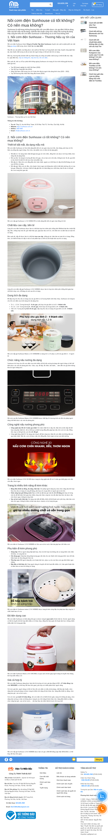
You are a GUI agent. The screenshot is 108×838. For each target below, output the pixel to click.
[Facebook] (6, 759)
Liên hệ (74, 4)
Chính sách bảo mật (45, 783)
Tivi (32, 10)
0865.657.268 (85, 786)
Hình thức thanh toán (64, 780)
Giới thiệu (43, 773)
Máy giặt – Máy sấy (59, 10)
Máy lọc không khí (75, 10)
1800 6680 (19, 128)
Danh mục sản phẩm (17, 10)
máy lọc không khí (24, 58)
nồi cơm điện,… (44, 58)
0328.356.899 (85, 780)
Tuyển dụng (44, 788)
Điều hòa (39, 10)
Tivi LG (57, 13)
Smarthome (49, 13)
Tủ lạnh (47, 10)
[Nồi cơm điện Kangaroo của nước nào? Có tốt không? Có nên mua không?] (83, 50)
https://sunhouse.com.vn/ (24, 126)
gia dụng (13, 46)
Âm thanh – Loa (88, 10)
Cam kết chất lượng (44, 777)
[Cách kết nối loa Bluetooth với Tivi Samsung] (83, 30)
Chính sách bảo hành (64, 787)
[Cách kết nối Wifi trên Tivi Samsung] (83, 22)
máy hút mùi (34, 58)
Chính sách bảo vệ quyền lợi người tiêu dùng (66, 792)
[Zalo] (10, 759)
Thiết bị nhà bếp (36, 13)
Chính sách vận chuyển (64, 784)
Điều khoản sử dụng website (66, 776)
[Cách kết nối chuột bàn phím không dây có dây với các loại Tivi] (83, 39)
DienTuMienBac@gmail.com (20, 807)
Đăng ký (99, 759)
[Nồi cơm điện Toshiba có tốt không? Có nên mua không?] (83, 63)
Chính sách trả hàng (63, 796)
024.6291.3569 (20, 803)
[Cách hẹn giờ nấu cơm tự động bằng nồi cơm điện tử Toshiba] (83, 74)
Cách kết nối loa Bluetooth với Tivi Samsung (96, 33)
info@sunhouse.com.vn (23, 131)
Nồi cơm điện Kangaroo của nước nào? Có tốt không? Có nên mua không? (96, 55)
